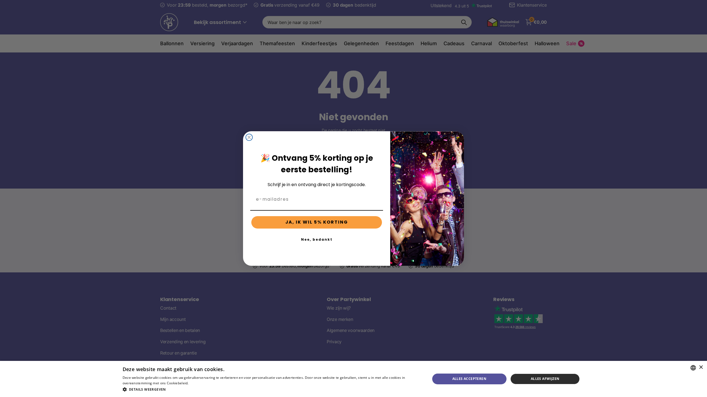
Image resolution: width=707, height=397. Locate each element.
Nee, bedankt (317, 239)
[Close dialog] (249, 137)
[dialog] (353, 379)
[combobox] (693, 368)
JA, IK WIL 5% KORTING (316, 222)
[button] (272, 389)
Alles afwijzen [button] (545, 378)
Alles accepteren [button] (469, 378)
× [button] (701, 367)
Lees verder (199, 383)
